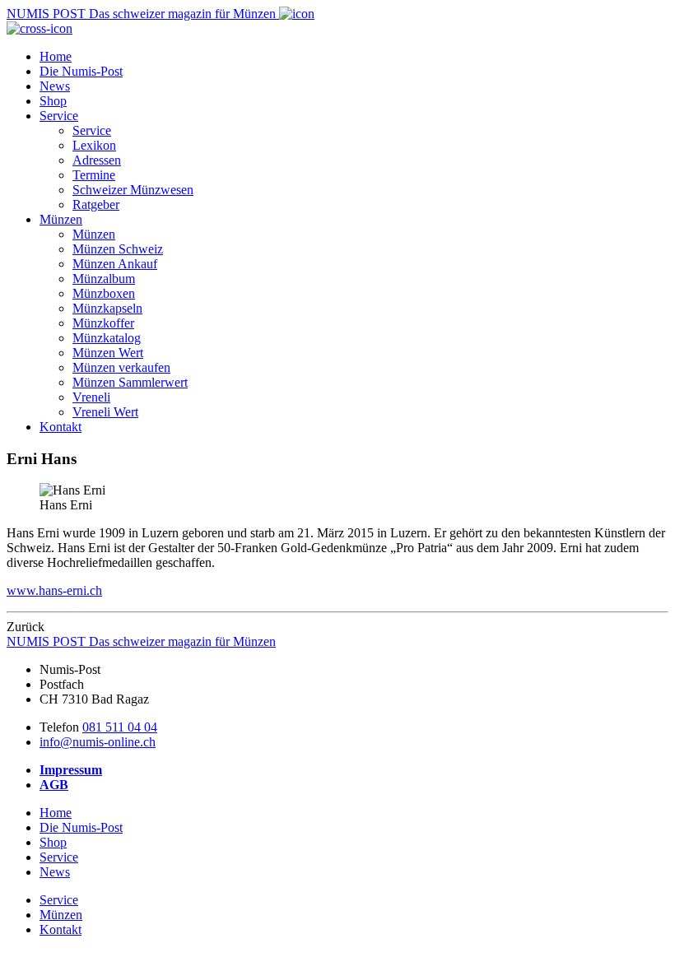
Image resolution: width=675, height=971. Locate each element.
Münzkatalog (106, 338)
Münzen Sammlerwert (130, 382)
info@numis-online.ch (98, 742)
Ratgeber (95, 204)
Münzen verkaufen (121, 367)
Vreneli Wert (105, 412)
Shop (53, 101)
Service (59, 116)
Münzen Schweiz (117, 249)
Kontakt (60, 427)
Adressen (96, 160)
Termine (93, 175)
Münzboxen (103, 293)
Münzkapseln (107, 308)
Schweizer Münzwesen (132, 190)
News (55, 86)
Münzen (61, 219)
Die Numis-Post (81, 71)
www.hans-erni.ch (54, 590)
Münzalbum (103, 279)
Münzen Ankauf (114, 264)
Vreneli (91, 397)
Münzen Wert (107, 353)
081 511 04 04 (119, 727)
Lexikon (94, 145)
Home (56, 56)
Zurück (25, 627)
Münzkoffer (103, 323)
